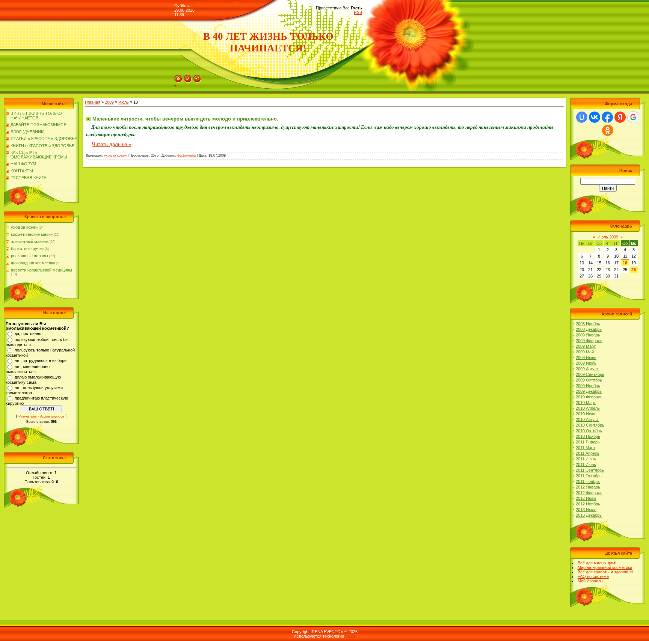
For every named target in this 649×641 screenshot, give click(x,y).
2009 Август (587, 369)
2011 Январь (588, 442)
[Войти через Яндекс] (620, 117)
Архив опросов (52, 416)
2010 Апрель (588, 408)
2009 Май (585, 352)
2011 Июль (586, 464)
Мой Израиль (590, 581)
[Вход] (197, 81)
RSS (358, 12)
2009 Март (586, 346)
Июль (123, 102)
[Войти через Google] (633, 117)
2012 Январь (588, 487)
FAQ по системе (593, 576)
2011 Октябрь (589, 476)
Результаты (27, 416)
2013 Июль (586, 509)
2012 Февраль (589, 492)
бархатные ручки (27, 248)
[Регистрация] (188, 81)
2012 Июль (586, 498)
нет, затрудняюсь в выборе (40, 360)
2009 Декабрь (589, 391)
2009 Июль (586, 363)
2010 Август (587, 419)
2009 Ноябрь (588, 385)
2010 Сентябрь (590, 425)
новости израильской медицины (41, 270)
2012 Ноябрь (588, 504)
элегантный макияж (29, 241)
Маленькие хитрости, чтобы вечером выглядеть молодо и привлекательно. (185, 119)
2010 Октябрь (589, 430)
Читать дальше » (111, 144)
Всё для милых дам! (597, 563)
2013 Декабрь (589, 515)
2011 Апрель (587, 453)
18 (625, 263)
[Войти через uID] (581, 117)
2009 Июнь (586, 357)
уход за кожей (24, 227)
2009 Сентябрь (590, 374)
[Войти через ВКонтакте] (594, 117)
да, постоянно (28, 333)
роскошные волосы (29, 255)
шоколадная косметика (33, 263)
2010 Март (586, 402)
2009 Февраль (589, 340)
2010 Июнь (586, 414)
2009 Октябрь (589, 380)
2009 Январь (588, 335)
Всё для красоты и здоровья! (605, 572)
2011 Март (585, 447)
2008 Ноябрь (588, 323)
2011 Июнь (586, 459)
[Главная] (178, 81)
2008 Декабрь (589, 329)
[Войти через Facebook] (607, 117)
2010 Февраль (589, 397)
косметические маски (32, 234)
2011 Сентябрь (590, 470)
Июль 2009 (608, 237)
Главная (92, 102)
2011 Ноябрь (588, 481)
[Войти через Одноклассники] (607, 130)
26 (633, 269)
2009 (109, 102)
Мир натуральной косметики (605, 567)
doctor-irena (186, 155)
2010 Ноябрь (588, 436)
